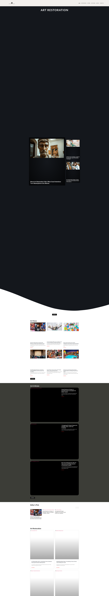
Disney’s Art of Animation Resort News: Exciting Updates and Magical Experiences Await (70, 370)
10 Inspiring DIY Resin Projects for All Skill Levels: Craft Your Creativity (69, 426)
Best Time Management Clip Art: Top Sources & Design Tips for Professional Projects (68, 464)
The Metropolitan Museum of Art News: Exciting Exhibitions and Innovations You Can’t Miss (37, 370)
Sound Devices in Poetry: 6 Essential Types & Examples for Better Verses (68, 391)
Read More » (31, 347)
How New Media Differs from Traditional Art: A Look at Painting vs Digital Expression (54, 342)
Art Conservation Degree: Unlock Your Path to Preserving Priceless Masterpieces (72, 180)
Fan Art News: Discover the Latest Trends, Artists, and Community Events (54, 370)
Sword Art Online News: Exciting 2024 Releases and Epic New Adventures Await (37, 343)
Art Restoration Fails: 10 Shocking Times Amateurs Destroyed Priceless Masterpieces (42, 562)
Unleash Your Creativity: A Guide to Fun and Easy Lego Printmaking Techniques (73, 157)
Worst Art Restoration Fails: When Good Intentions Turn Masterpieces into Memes (45, 182)
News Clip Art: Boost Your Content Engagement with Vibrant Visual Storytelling (71, 343)
